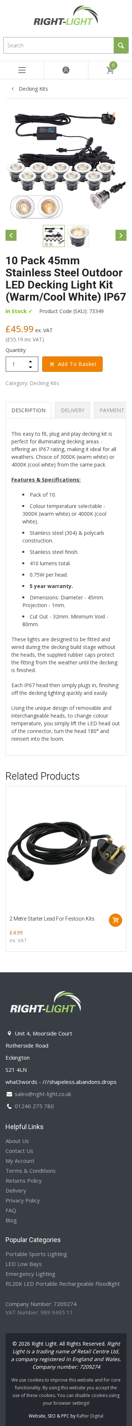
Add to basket (77, 363)
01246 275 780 (34, 1106)
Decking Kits (32, 88)
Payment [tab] (112, 410)
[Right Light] (66, 17)
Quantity (16, 349)
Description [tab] (28, 410)
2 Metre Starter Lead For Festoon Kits (52, 919)
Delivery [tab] (72, 410)
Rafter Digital (90, 1416)
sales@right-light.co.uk (43, 1093)
